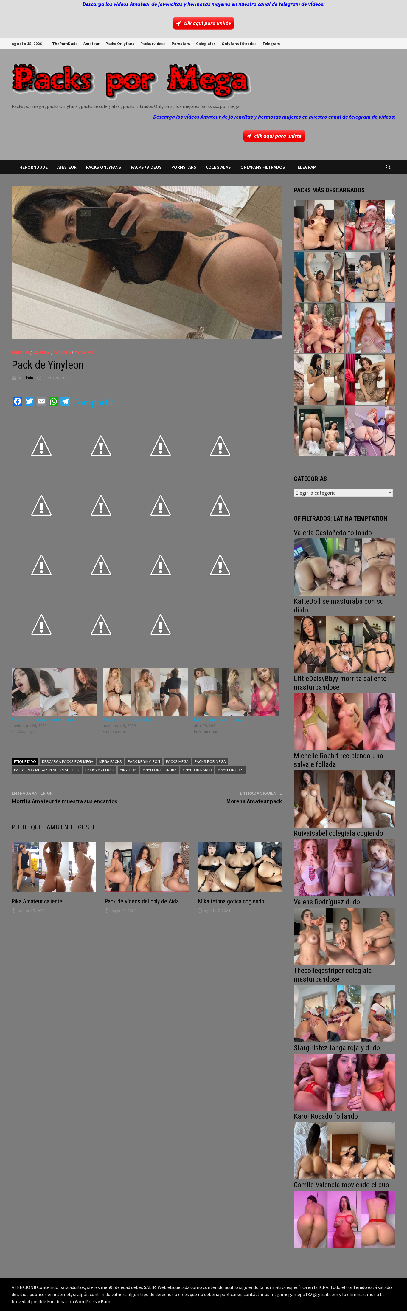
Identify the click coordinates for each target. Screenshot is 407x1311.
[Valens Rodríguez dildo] (344, 935)
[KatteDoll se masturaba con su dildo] (344, 643)
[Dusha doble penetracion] (370, 431)
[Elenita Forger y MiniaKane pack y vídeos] (319, 431)
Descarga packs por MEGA (67, 761)
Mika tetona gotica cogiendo (231, 901)
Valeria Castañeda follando (333, 533)
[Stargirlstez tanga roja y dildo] (344, 1081)
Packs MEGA (177, 761)
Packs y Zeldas (99, 770)
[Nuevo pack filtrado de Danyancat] (370, 225)
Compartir (93, 402)
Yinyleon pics (230, 770)
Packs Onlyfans (119, 43)
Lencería (41, 352)
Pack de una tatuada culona (218, 719)
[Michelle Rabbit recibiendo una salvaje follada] (344, 798)
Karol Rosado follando (326, 1116)
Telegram (271, 43)
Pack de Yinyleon (144, 761)
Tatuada (62, 352)
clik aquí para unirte (207, 23)
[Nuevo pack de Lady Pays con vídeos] (370, 379)
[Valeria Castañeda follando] (344, 566)
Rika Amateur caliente (37, 901)
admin (27, 377)
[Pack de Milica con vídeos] (319, 379)
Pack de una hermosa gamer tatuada (44, 719)
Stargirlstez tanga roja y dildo (337, 1048)
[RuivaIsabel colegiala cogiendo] (344, 866)
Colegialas (206, 43)
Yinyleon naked (197, 770)
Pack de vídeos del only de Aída (142, 901)
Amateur (91, 43)
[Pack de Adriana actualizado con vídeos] (319, 225)
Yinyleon (128, 770)
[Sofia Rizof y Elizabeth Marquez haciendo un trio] (319, 328)
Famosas (20, 352)
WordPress (86, 1301)
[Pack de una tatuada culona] (236, 692)
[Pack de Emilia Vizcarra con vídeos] (370, 328)
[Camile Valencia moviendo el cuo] (344, 1218)
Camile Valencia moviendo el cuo (341, 1185)
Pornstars (181, 43)
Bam (105, 1301)
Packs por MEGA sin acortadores (46, 770)
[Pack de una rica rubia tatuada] (145, 692)
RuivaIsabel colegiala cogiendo (338, 833)
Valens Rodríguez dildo (327, 902)
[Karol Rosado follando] (344, 1150)
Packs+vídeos (153, 43)
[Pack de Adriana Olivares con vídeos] (370, 277)
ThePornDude (64, 43)
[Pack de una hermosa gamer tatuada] (54, 692)
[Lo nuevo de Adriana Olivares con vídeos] (319, 277)
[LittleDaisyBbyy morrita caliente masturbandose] (344, 721)
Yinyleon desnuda (160, 770)
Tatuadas (84, 352)
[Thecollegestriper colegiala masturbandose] (344, 1013)
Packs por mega (210, 761)
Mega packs (110, 761)
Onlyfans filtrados (239, 43)
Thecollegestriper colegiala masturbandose (333, 974)
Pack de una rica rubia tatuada (129, 719)
